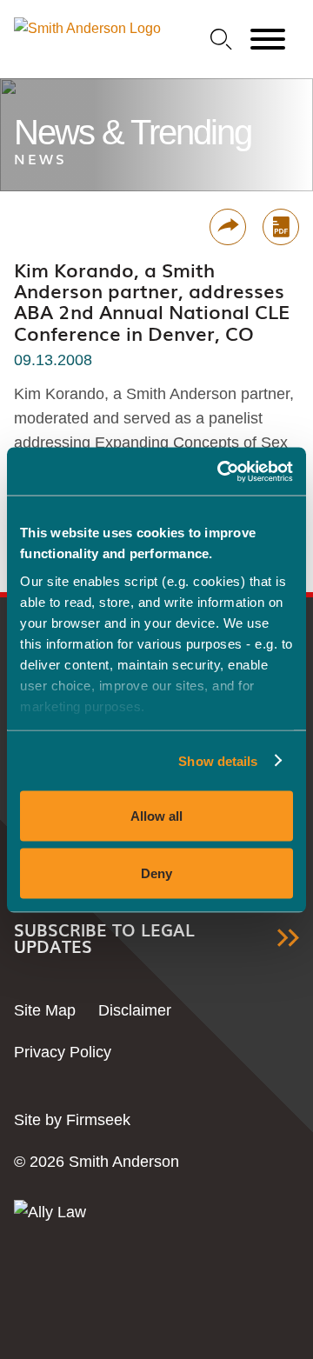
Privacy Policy (62, 1052)
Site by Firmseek (72, 1120)
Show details (217, 760)
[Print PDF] (281, 227)
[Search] (221, 39)
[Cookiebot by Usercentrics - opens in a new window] (221, 471)
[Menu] (268, 40)
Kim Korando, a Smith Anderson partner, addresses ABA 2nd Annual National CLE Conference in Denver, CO (152, 301)
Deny (156, 872)
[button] (228, 227)
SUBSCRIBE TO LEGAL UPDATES (104, 938)
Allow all (156, 816)
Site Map (45, 1010)
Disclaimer (134, 1010)
